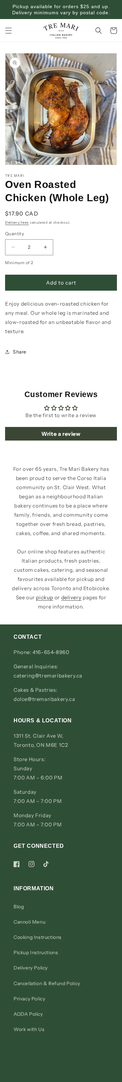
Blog (19, 907)
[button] (8, 30)
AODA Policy (28, 1014)
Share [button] (19, 352)
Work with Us (29, 1029)
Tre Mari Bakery (69, 1076)
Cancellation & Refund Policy (47, 983)
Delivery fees (17, 222)
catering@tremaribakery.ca (48, 675)
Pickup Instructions (36, 952)
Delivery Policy (31, 968)
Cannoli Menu (29, 922)
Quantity (14, 233)
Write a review (60, 433)
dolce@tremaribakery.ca (44, 699)
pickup (44, 597)
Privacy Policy (29, 999)
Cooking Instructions (38, 937)
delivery (71, 597)
